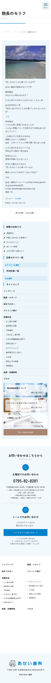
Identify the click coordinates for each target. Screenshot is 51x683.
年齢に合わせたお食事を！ (17, 238)
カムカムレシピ (13, 242)
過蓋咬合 (10, 233)
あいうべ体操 (12, 246)
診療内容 (7, 317)
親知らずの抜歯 (12, 361)
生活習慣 (18, 198)
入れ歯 (8, 357)
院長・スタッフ (10, 297)
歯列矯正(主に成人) (13, 352)
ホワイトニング (12, 348)
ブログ (6, 378)
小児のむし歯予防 (13, 335)
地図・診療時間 (10, 372)
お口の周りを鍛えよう (15, 251)
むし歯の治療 (11, 321)
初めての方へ (9, 304)
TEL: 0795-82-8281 (25, 432)
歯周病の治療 (11, 326)
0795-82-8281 (25, 480)
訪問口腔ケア (11, 343)
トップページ (9, 291)
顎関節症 (9, 366)
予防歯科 (9, 330)
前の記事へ (20, 213)
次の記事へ (30, 213)
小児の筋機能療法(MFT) (15, 339)
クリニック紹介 (10, 310)
